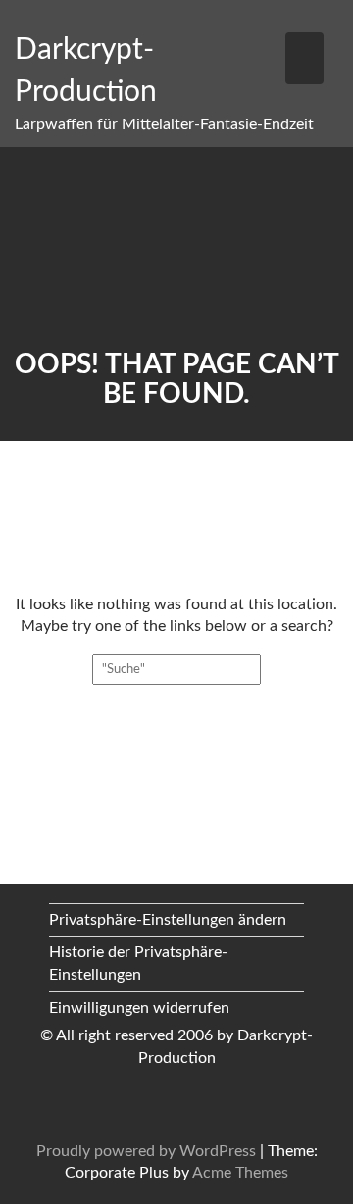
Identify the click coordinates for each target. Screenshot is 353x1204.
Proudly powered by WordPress (146, 1151)
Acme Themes (240, 1172)
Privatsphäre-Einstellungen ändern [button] (167, 920)
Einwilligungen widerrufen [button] (139, 1008)
